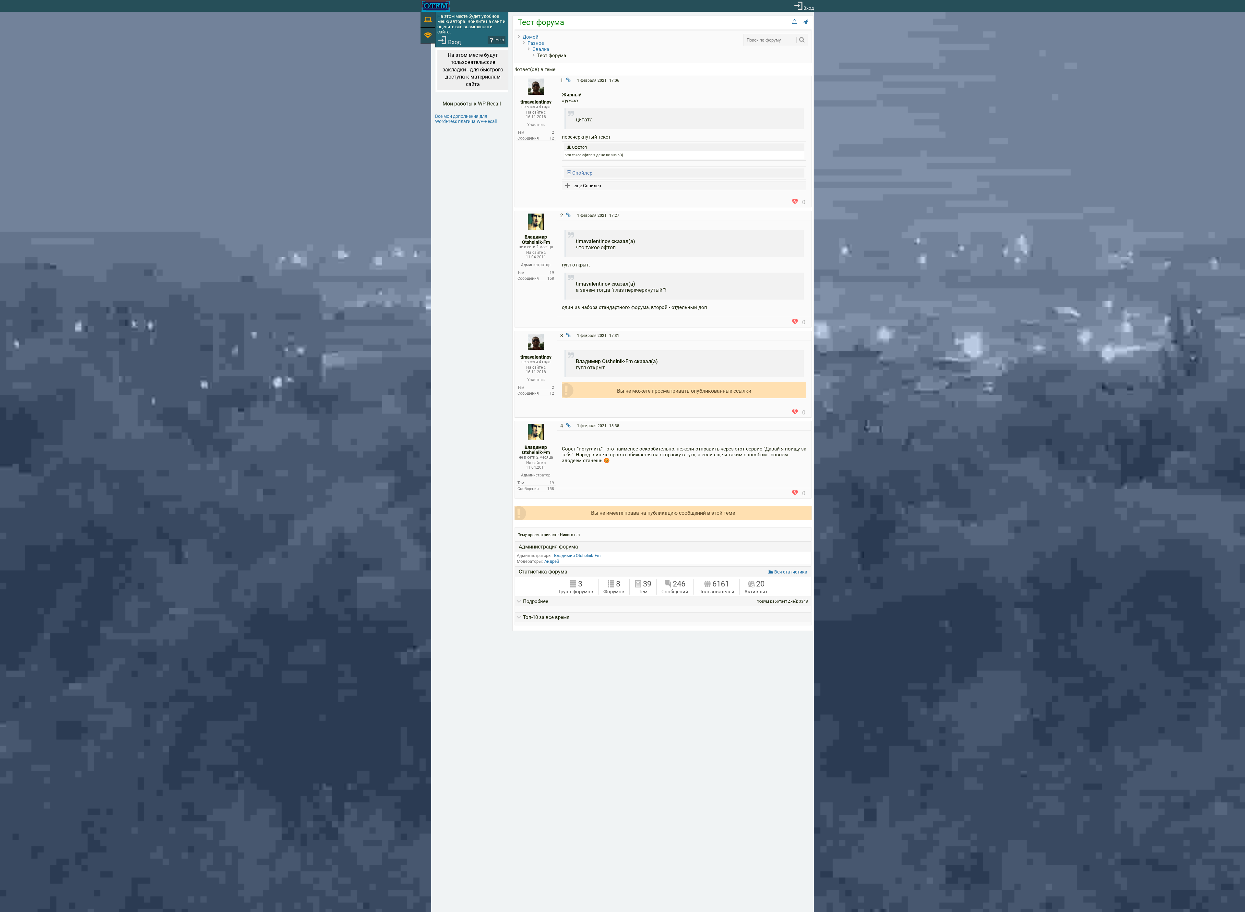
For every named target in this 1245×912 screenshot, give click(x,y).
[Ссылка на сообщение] (568, 80)
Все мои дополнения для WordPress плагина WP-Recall (466, 119)
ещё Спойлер (587, 185)
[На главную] (435, 6)
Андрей (551, 561)
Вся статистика (790, 571)
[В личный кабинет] (536, 93)
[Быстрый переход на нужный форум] (805, 22)
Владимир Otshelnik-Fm (577, 555)
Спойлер (581, 173)
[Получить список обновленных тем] (794, 22)
